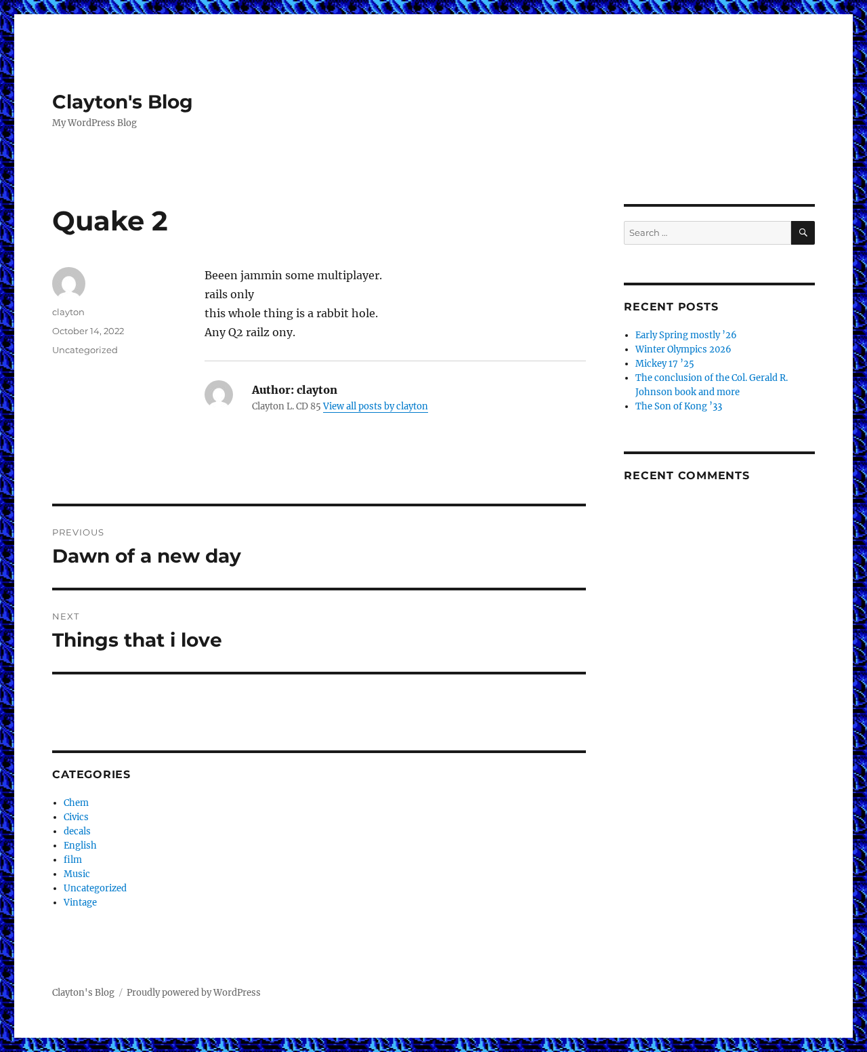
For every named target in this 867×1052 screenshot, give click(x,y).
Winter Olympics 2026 (683, 349)
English (80, 845)
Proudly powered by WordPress (194, 992)
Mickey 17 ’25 (664, 363)
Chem (76, 803)
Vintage (80, 902)
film (73, 860)
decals (77, 831)
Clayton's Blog (122, 101)
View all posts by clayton (375, 406)
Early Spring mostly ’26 (686, 335)
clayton (68, 311)
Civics (76, 817)
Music (77, 874)
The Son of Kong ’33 (678, 406)
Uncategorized (85, 349)
